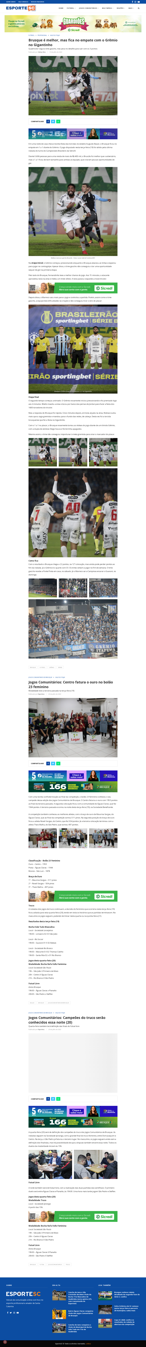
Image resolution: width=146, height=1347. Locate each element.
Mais (130, 8)
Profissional (42, 35)
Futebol (70, 8)
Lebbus (88, 1344)
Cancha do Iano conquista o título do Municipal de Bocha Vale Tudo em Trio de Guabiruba (80, 1328)
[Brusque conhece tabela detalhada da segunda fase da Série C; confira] (105, 1295)
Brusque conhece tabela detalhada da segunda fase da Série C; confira (127, 1294)
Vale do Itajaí (55, 35)
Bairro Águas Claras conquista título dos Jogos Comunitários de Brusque (80, 1313)
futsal (42, 1264)
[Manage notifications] (5, 1342)
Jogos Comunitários (88, 8)
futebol (42, 667)
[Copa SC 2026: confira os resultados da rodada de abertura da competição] (105, 1323)
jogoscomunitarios (55, 1264)
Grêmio (51, 667)
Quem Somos (11, 2)
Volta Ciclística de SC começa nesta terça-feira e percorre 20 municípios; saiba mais (126, 1308)
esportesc (41, 694)
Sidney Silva (42, 52)
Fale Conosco (23, 2)
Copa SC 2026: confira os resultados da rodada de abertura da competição (124, 1322)
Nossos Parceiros (37, 2)
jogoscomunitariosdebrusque (58, 1003)
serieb (60, 667)
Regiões (120, 8)
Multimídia (107, 8)
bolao (32, 1003)
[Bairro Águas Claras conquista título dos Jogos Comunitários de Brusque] (59, 1314)
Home (61, 8)
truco (68, 1264)
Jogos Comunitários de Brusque (40, 677)
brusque (33, 667)
